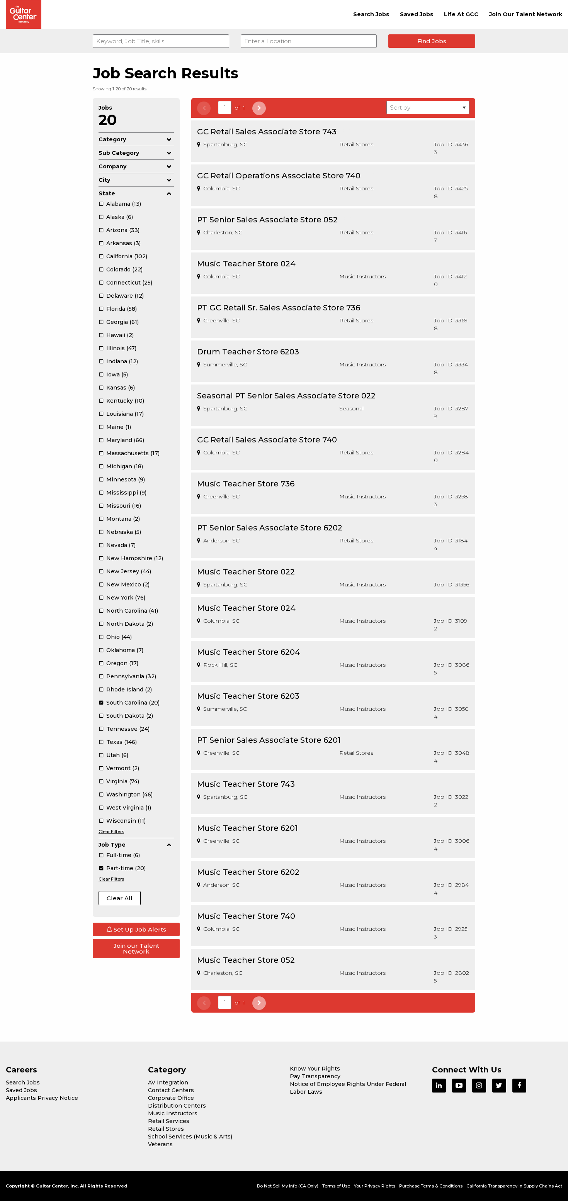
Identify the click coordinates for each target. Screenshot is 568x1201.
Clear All (120, 898)
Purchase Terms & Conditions (431, 1186)
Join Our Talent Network (525, 14)
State (107, 193)
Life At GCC (461, 14)
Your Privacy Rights (374, 1186)
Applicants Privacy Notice (42, 1097)
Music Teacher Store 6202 (248, 872)
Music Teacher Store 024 (246, 263)
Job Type (112, 844)
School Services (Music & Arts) (190, 1136)
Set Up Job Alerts (139, 929)
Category (112, 139)
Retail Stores (166, 1128)
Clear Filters (111, 831)
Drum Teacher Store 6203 (248, 351)
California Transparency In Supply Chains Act (514, 1186)
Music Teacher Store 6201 (247, 828)
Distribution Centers (177, 1105)
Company (112, 166)
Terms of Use (336, 1186)
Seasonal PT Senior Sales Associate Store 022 (286, 395)
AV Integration (168, 1082)
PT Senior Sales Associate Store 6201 (269, 740)
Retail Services (168, 1121)
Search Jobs (371, 14)
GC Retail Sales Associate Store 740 (267, 439)
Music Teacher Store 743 (246, 784)
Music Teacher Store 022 (246, 571)
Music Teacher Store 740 (246, 916)
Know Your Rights (315, 1068)
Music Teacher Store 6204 (248, 652)
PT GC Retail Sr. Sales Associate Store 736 (278, 307)
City (104, 179)
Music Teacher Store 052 (246, 960)
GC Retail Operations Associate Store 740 (279, 175)
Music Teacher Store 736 (245, 483)
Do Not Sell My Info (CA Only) (287, 1186)
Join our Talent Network (136, 948)
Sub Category (119, 152)
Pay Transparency (315, 1076)
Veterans (160, 1144)
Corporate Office (171, 1097)
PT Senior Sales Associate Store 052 (267, 219)
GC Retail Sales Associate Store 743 (267, 131)
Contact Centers (171, 1090)
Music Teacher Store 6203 (248, 696)
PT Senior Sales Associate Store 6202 (269, 527)
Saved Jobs (416, 14)
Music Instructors (172, 1113)
